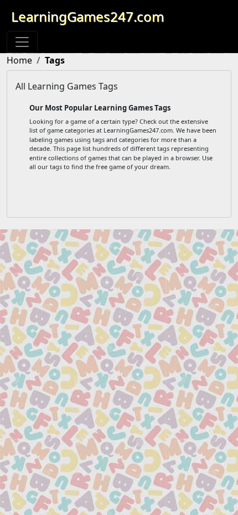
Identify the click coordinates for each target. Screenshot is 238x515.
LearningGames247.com (87, 16)
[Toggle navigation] (22, 42)
